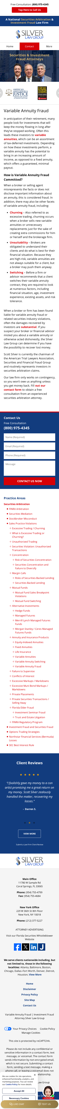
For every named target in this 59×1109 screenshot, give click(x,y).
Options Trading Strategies (24, 731)
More (49, 46)
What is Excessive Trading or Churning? (28, 534)
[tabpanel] (29, 791)
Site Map (29, 1000)
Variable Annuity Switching (30, 661)
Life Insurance (23, 652)
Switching (16, 272)
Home (9, 46)
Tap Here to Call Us (29, 10)
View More (29, 833)
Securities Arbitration (17, 504)
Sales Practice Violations (23, 523)
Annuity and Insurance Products (30, 637)
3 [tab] (34, 823)
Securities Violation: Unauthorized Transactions (31, 548)
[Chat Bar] (29, 1104)
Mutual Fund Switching (28, 601)
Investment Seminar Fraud (30, 712)
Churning (16, 212)
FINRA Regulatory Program (27, 722)
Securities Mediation (20, 513)
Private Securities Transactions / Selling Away (30, 700)
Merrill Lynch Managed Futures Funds (32, 622)
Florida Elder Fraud (23, 707)
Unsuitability (19, 242)
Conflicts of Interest (23, 676)
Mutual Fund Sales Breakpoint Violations (32, 594)
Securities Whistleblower (39, 935)
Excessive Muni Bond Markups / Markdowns (30, 687)
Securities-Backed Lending (30, 582)
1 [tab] (25, 823)
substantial (29, 327)
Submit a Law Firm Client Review (29, 844)
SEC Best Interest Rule (21, 745)
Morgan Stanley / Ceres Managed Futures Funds (34, 630)
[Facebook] (17, 947)
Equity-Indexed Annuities (29, 642)
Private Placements (23, 694)
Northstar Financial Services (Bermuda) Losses (31, 738)
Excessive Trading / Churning (28, 528)
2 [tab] (29, 823)
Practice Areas (14, 498)
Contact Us (12, 418)
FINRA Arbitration (19, 509)
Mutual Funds (20, 587)
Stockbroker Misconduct (23, 518)
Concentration (20, 555)
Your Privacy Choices (25, 1028)
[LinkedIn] (33, 947)
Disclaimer (29, 989)
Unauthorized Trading (24, 541)
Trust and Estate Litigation (30, 717)
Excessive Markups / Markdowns (30, 681)
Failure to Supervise (23, 671)
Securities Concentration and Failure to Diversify (31, 566)
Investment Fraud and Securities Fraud (31, 727)
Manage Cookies (31, 1032)
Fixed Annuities (23, 647)
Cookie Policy (47, 1028)
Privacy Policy (29, 994)
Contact (29, 46)
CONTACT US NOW (29, 481)
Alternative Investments (25, 605)
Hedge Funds (22, 610)
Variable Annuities (25, 656)
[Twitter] (25, 947)
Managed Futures (25, 615)
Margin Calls (19, 573)
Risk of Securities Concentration (33, 559)
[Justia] (41, 947)
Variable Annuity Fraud (28, 666)
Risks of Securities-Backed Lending (34, 578)
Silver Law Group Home (29, 34)
